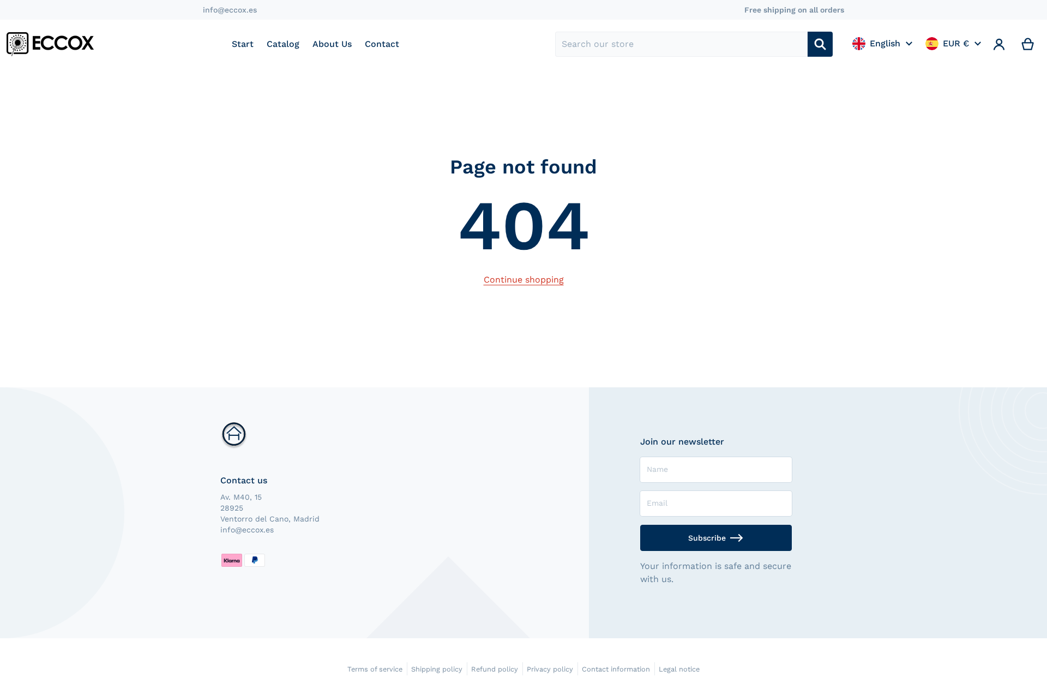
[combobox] (681, 44)
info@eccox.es (230, 9)
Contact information (616, 669)
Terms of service (374, 669)
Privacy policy (550, 669)
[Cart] (1028, 44)
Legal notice (679, 669)
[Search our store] (820, 44)
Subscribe (707, 538)
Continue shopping (524, 279)
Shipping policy (436, 669)
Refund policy (494, 669)
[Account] (999, 44)
